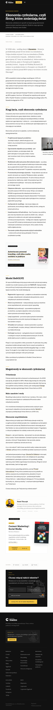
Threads (35, 565)
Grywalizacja (24, 666)
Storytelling (23, 657)
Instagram (30, 511)
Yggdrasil (8, 666)
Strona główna (10, 34)
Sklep (7, 663)
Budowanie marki (20, 34)
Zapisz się (12, 639)
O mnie (8, 654)
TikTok (7, 695)
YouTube (36, 511)
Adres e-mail (30, 586)
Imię (9, 586)
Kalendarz (8, 676)
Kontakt (19, 2)
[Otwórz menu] (24, 2)
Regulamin (33, 703)
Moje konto (23, 683)
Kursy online (9, 660)
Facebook (24, 511)
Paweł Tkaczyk (22, 501)
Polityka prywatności (36, 705)
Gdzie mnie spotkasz (11, 673)
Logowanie (23, 686)
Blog (7, 657)
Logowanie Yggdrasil (26, 689)
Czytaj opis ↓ (13, 542)
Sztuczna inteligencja (26, 669)
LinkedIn (19, 511)
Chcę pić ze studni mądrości (22, 602)
